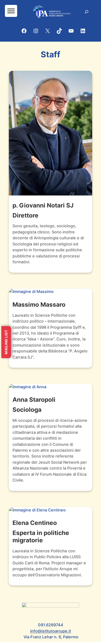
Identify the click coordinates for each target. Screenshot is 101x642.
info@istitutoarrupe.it (50, 631)
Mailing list (6, 342)
